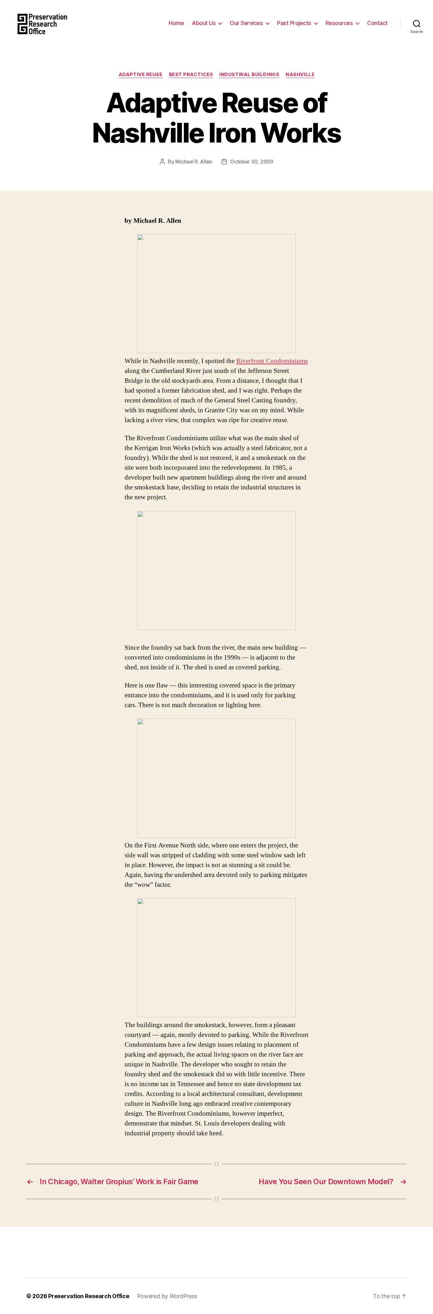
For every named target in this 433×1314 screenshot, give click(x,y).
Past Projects (294, 23)
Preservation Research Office (88, 1296)
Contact (377, 23)
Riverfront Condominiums (272, 361)
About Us (204, 23)
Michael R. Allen (193, 161)
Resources (339, 23)
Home (176, 23)
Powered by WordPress (167, 1296)
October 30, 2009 (251, 161)
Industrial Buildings (249, 74)
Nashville (300, 74)
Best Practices (191, 74)
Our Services (246, 23)
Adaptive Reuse (141, 74)
